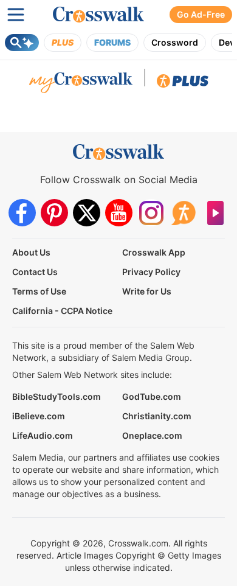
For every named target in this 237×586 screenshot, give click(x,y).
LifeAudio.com (42, 435)
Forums (112, 42)
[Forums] (183, 212)
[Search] (22, 42)
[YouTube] (118, 212)
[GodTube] (215, 212)
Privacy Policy (151, 272)
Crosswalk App (153, 252)
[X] (86, 212)
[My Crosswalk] (80, 84)
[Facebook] (22, 212)
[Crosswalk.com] (98, 15)
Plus (63, 42)
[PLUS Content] (182, 84)
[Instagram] (151, 212)
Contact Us (35, 272)
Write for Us (146, 291)
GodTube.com (151, 396)
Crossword (174, 42)
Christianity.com (156, 416)
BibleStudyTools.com (56, 396)
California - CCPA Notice (62, 310)
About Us (31, 252)
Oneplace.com (152, 435)
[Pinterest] (54, 212)
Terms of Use (39, 291)
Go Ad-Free (201, 14)
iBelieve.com (38, 416)
